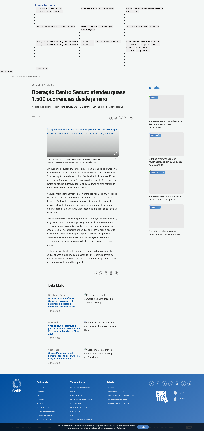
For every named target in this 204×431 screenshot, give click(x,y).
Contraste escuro (44, 11)
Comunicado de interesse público (120, 395)
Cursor (129, 8)
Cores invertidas (55, 8)
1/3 (117, 158)
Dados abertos (76, 395)
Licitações (111, 387)
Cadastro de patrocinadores (118, 403)
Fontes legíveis (88, 29)
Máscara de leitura (154, 8)
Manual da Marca (44, 419)
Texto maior (131, 26)
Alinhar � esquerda (145, 43)
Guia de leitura (132, 11)
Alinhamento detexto (133, 43)
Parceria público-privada (117, 399)
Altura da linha (87, 41)
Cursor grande (139, 8)
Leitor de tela (42, 68)
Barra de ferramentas (46, 26)
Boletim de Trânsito (45, 415)
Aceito (142, 427)
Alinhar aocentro (130, 49)
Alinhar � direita (155, 43)
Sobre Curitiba (43, 407)
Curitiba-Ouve (75, 403)
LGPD (72, 391)
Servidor (40, 395)
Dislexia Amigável (89, 26)
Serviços (40, 387)
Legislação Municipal (78, 407)
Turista (40, 403)
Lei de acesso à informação (81, 399)
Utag (72, 415)
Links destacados (89, 8)
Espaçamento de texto (46, 41)
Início (14, 76)
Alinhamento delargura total (143, 49)
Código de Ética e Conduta (81, 419)
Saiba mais (121, 428)
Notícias (22, 76)
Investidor (41, 399)
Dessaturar (58, 11)
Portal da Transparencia (80, 387)
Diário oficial (75, 411)
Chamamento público (116, 391)
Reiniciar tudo (6, 71)
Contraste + (41, 8)
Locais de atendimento (46, 411)
